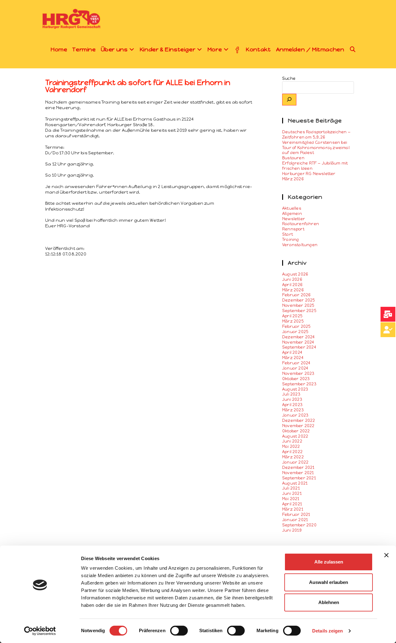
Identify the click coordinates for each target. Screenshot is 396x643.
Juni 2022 (292, 441)
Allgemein (292, 213)
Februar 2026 (296, 295)
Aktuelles (291, 208)
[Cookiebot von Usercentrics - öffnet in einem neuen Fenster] (40, 631)
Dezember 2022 (298, 420)
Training (290, 239)
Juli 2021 (291, 488)
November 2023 (298, 373)
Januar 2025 (295, 331)
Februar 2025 (296, 326)
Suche (288, 78)
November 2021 (298, 472)
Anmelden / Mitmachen (310, 49)
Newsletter (293, 218)
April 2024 (292, 352)
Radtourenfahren (300, 223)
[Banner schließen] (386, 555)
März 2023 (293, 410)
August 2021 (295, 483)
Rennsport (293, 229)
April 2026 (292, 284)
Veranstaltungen (299, 244)
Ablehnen (328, 602)
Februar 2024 (296, 363)
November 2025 (298, 305)
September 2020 (299, 525)
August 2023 (295, 389)
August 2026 (295, 274)
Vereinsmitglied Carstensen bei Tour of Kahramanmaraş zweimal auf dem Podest (316, 147)
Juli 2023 (291, 394)
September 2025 (299, 310)
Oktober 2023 (296, 378)
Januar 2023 (295, 415)
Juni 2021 (292, 493)
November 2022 (298, 425)
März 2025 (292, 321)
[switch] (179, 631)
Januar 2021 (295, 519)
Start (287, 234)
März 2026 (293, 290)
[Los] (289, 99)
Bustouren (293, 158)
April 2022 (292, 451)
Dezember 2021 (298, 467)
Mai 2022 (291, 446)
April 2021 (292, 504)
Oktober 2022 (296, 431)
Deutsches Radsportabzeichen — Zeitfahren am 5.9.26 (316, 134)
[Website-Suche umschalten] (353, 49)
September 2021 (299, 478)
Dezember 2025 (298, 300)
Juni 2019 (292, 530)
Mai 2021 (290, 498)
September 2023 (299, 384)
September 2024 (299, 347)
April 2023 (292, 404)
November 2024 (298, 342)
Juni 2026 (292, 279)
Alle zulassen (328, 561)
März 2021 (292, 509)
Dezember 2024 (298, 337)
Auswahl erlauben (328, 582)
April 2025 (292, 316)
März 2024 (292, 357)
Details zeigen (327, 630)
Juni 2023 (292, 399)
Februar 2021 (296, 514)
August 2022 (295, 436)
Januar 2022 (295, 462)
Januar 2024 (295, 368)
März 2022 (293, 457)
